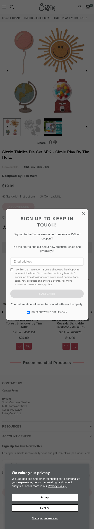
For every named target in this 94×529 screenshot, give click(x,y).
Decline (45, 508)
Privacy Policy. (57, 486)
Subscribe (47, 293)
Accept (44, 497)
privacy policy (44, 284)
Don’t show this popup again (49, 312)
